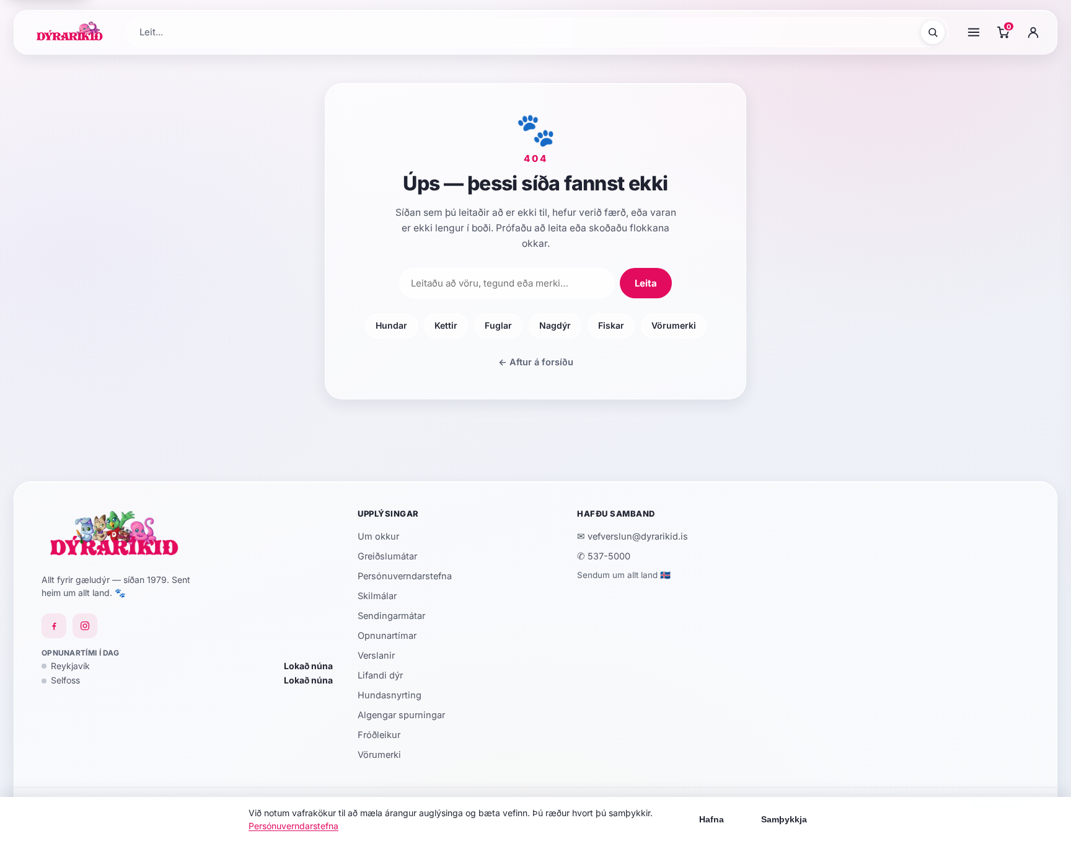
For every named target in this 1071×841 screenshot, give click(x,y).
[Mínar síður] (1033, 32)
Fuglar (498, 325)
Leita (646, 283)
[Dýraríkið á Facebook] (54, 625)
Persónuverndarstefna (405, 576)
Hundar (391, 325)
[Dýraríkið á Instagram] (85, 625)
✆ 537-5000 (603, 556)
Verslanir (376, 655)
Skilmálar (377, 595)
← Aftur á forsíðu (535, 362)
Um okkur (378, 536)
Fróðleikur (379, 734)
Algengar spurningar (401, 715)
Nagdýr (555, 325)
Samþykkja (784, 819)
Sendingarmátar (391, 615)
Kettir (445, 325)
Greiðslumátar (387, 556)
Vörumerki (673, 325)
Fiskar (611, 325)
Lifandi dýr (380, 675)
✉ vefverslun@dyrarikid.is (632, 536)
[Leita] (933, 32)
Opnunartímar (387, 635)
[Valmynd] (973, 32)
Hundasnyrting (389, 695)
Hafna (711, 819)
